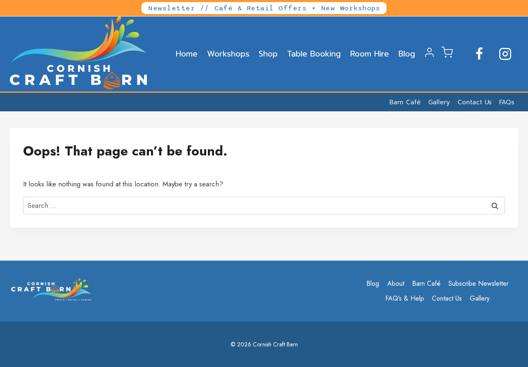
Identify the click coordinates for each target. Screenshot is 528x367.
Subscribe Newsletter (478, 283)
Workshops (228, 54)
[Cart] (447, 56)
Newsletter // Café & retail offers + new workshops (264, 8)
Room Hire (369, 54)
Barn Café (405, 102)
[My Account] (429, 56)
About (395, 283)
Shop (268, 54)
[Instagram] (505, 54)
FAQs (506, 102)
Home (187, 54)
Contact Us (474, 102)
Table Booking (314, 54)
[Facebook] (479, 54)
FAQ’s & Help (404, 298)
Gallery (439, 102)
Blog (406, 54)
